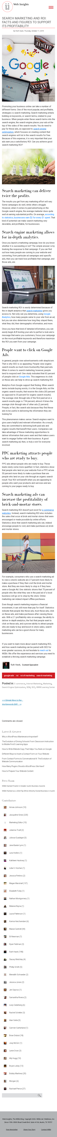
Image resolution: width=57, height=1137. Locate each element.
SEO (33, 687)
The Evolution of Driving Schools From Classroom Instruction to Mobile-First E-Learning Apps (28, 742)
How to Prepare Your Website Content (17, 771)
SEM (28, 687)
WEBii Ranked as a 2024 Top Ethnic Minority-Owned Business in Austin (28, 791)
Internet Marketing (34, 684)
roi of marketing (27, 675)
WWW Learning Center (45, 687)
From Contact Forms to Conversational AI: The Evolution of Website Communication (26, 760)
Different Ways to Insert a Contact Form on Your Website (25, 754)
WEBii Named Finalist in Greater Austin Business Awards (23, 786)
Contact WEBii (46, 1129)
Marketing (47, 684)
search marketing (34, 310)
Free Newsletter (12, 1129)
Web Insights (21, 4)
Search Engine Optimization (13, 687)
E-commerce (19, 684)
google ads (9, 675)
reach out (44, 650)
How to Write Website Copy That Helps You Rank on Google (27, 749)
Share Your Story (29, 1129)
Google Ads (24, 376)
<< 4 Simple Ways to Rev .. (12, 700)
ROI (17, 675)
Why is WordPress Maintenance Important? (20, 737)
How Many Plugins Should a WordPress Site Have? (23, 766)
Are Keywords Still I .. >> (11, 704)
